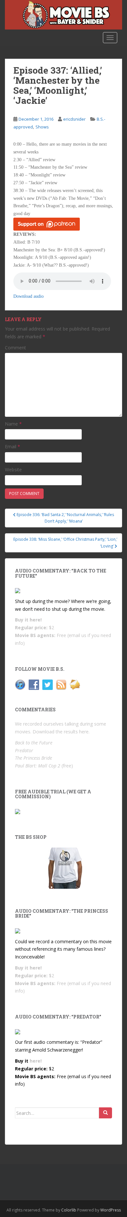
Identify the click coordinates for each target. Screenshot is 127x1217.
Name (13, 424)
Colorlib (68, 1210)
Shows (42, 127)
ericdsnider (74, 119)
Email (12, 446)
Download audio (28, 296)
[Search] (105, 1112)
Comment (15, 347)
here (84, 732)
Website (13, 469)
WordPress (110, 1210)
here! (36, 620)
